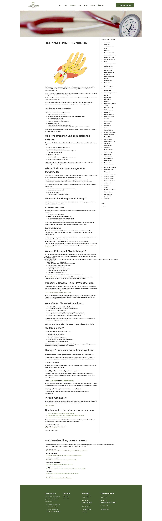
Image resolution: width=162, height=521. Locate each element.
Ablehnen (63, 262)
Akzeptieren (50, 262)
